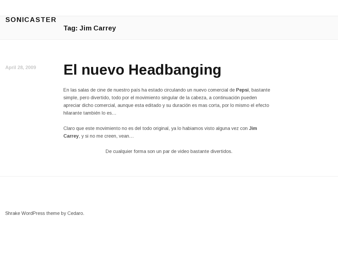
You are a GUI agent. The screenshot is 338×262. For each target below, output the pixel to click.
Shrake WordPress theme (32, 213)
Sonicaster (31, 20)
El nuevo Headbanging (142, 69)
